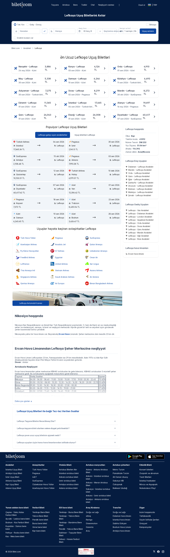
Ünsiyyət (143, 523)
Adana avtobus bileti (68, 488)
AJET (34, 477)
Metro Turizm (118, 469)
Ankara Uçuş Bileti (14, 481)
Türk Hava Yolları (40, 469)
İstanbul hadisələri (147, 481)
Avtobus (66, 5)
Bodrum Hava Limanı (122, 527)
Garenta (89, 527)
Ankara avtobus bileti (68, 477)
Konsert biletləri (146, 469)
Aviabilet (10, 465)
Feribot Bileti (38, 507)
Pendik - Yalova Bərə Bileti (71, 529)
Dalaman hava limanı (122, 516)
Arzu (88, 531)
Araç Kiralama (92, 507)
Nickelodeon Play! (147, 488)
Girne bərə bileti (39, 527)
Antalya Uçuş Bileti (14, 473)
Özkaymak (117, 484)
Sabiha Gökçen (120, 523)
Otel (93, 5)
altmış (88, 516)
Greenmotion (91, 523)
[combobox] (29, 31)
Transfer (117, 507)
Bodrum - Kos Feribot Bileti (17, 522)
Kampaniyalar (145, 527)
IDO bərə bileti (66, 507)
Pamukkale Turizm (121, 473)
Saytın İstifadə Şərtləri (149, 520)
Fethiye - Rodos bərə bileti (17, 533)
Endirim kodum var (25, 38)
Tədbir (84, 5)
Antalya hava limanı (121, 531)
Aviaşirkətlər (38, 465)
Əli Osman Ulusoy (120, 477)
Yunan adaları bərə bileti (17, 507)
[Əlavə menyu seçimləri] (119, 5)
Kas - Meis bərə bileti (15, 536)
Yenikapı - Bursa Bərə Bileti (71, 512)
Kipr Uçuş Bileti (12, 484)
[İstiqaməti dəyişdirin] (44, 31)
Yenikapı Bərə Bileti (41, 512)
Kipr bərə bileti (38, 531)
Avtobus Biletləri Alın (68, 469)
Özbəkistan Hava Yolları (43, 484)
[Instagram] (163, 551)
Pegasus (36, 473)
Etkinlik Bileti (145, 465)
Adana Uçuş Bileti (13, 488)
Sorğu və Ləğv (92, 512)
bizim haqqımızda (147, 512)
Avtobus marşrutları (95, 465)
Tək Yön (20, 24)
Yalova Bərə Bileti (40, 516)
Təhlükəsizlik (145, 516)
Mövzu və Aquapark (148, 484)
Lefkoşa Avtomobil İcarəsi (30, 303)
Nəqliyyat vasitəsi (106, 5)
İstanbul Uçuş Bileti (14, 469)
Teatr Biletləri (145, 477)
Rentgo (89, 520)
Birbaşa (152, 24)
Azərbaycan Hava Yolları (43, 488)
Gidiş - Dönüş (35, 24)
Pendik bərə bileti (40, 520)
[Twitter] (154, 551)
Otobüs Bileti (65, 465)
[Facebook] (158, 551)
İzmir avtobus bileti (67, 481)
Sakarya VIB (118, 481)
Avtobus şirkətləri (121, 465)
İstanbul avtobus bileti (69, 473)
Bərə (75, 5)
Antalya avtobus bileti (68, 484)
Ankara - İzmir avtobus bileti (98, 495)
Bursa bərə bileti (39, 523)
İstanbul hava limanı (121, 520)
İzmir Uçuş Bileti (12, 477)
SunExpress (37, 481)
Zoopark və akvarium (149, 473)
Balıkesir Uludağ (120, 488)
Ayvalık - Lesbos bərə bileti (18, 519)
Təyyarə (55, 5)
